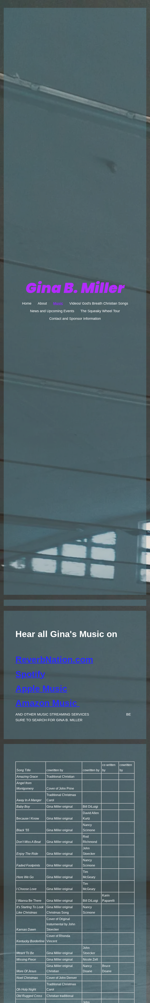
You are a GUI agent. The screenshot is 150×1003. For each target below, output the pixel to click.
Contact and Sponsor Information (75, 319)
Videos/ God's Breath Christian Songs (98, 303)
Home (26, 303)
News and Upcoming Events (52, 311)
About (42, 303)
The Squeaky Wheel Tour (100, 311)
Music (58, 303)
